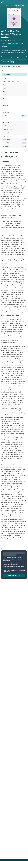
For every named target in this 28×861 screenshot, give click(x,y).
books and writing (13, 315)
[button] (13, 61)
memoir (3, 167)
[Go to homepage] (7, 2)
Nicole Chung (5, 37)
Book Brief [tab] (17, 66)
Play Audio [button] (7, 61)
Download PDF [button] (15, 57)
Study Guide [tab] (7, 66)
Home (2, 5)
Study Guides (9, 5)
